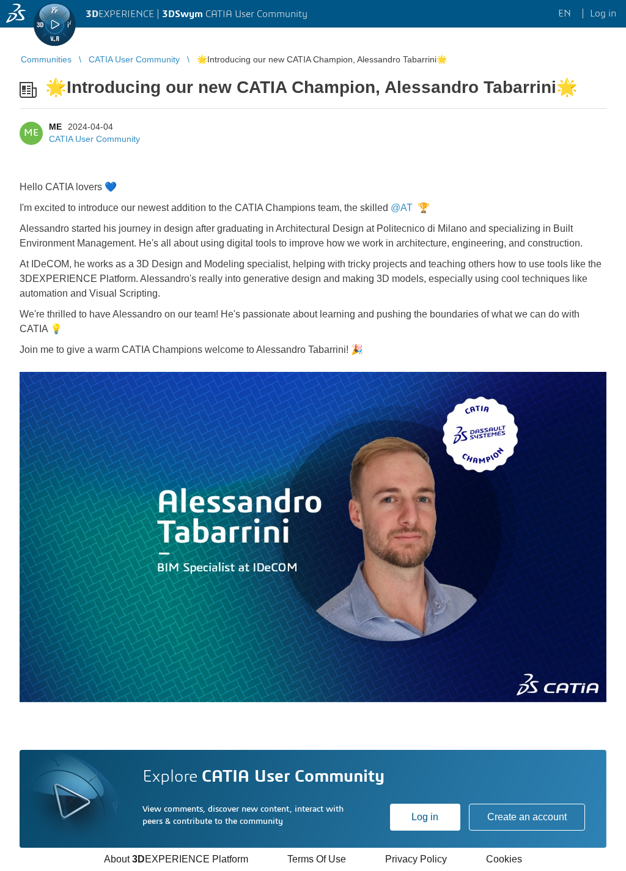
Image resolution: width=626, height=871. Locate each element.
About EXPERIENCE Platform (176, 859)
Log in (424, 817)
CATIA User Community (94, 139)
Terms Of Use (316, 859)
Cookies (504, 859)
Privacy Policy (416, 859)
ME (55, 127)
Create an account (527, 817)
